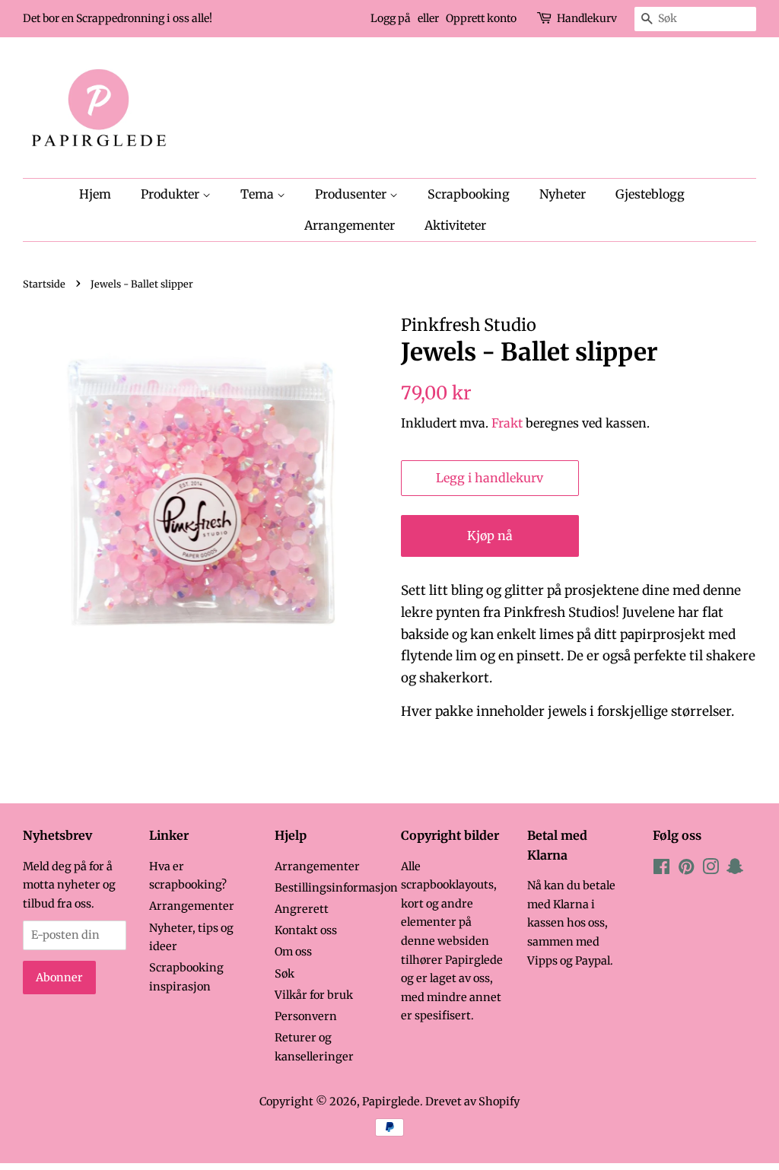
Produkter (171, 194)
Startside (44, 284)
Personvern (306, 1016)
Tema (258, 194)
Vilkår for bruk (314, 995)
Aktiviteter (455, 225)
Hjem (95, 194)
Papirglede (391, 1101)
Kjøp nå (490, 535)
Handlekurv (587, 18)
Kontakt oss (306, 930)
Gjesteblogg (650, 194)
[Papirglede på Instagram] (710, 869)
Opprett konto (481, 18)
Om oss (293, 952)
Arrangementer (349, 225)
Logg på (390, 18)
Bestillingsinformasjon (336, 888)
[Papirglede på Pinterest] (686, 869)
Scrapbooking (469, 194)
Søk (284, 974)
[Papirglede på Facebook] (661, 869)
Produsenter (352, 194)
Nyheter (562, 194)
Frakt (507, 423)
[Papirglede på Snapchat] (735, 869)
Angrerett (302, 909)
